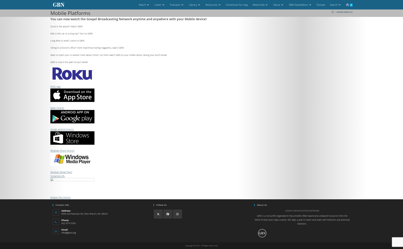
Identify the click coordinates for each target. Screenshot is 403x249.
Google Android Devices (62, 129)
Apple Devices (57, 107)
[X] (158, 214)
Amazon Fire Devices (60, 197)
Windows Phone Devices (62, 150)
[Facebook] (168, 214)
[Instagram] (177, 214)
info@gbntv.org (68, 232)
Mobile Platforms (345, 12)
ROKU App (55, 86)
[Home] (333, 12)
